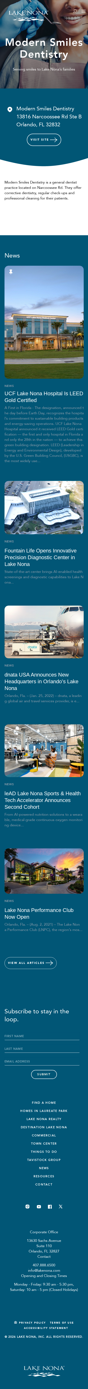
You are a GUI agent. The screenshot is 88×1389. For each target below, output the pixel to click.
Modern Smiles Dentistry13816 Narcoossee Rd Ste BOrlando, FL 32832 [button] (49, 116)
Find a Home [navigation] (44, 1103)
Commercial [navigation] (44, 1135)
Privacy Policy (32, 1322)
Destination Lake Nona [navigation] (44, 1127)
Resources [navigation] (44, 1176)
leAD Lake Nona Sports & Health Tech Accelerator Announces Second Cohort (43, 800)
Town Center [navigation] (44, 1144)
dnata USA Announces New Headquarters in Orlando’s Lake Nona (41, 681)
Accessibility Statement (46, 1328)
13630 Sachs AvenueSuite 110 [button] (44, 1243)
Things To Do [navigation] (44, 1152)
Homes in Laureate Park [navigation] (44, 1111)
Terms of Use (62, 1322)
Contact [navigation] (44, 1184)
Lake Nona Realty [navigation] (44, 1119)
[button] (44, 117)
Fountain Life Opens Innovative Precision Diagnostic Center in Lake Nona (41, 557)
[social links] (27, 1206)
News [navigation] (44, 1168)
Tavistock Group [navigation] (44, 1160)
